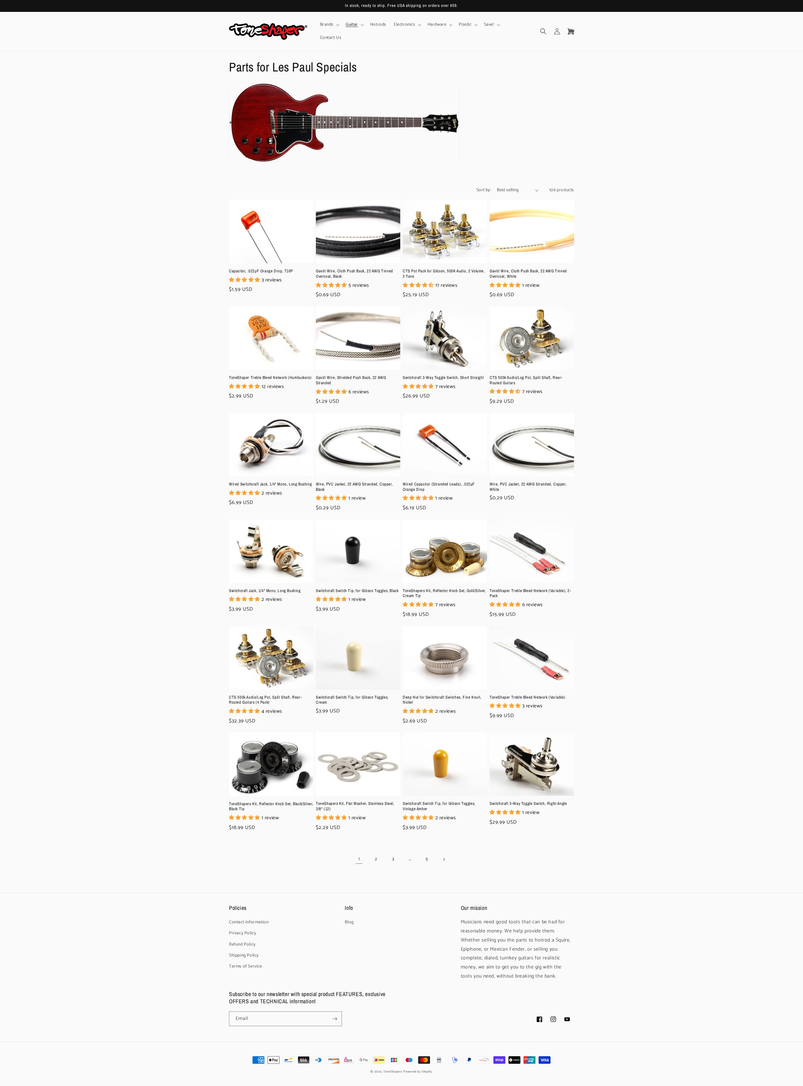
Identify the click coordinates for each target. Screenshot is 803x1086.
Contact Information (249, 922)
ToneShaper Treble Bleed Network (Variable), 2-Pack (530, 593)
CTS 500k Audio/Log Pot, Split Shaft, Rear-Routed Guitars (526, 380)
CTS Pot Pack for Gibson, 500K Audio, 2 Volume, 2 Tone (444, 274)
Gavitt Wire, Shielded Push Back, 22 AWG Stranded (351, 380)
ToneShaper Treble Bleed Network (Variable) (527, 697)
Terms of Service (245, 966)
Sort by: (483, 190)
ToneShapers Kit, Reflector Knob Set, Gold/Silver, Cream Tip (444, 593)
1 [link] (359, 859)
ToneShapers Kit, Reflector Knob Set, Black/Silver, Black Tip (271, 806)
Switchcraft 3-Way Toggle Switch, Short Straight (443, 377)
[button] (329, 24)
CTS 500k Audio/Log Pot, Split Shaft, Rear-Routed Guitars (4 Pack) (265, 700)
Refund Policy (242, 944)
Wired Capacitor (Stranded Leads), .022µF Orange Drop (439, 487)
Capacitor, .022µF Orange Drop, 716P (261, 271)
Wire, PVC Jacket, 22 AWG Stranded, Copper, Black (354, 487)
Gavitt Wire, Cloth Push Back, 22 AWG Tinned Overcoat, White (528, 274)
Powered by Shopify (418, 1071)
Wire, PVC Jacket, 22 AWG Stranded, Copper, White (528, 487)
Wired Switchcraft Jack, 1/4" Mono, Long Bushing (270, 484)
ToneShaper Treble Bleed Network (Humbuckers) (270, 377)
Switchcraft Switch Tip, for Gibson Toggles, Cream (352, 700)
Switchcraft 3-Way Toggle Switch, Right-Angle (528, 803)
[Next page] (444, 859)
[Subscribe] (335, 1018)
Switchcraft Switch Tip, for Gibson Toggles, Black (357, 590)
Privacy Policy (242, 933)
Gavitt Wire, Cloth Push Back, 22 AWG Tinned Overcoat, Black (354, 274)
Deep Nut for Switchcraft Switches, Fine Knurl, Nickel (442, 700)
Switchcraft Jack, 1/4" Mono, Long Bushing (265, 590)
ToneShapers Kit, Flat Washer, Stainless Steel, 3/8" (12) (355, 806)
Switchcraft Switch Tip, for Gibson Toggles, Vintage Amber (439, 806)
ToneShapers (392, 1071)
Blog (349, 922)
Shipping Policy (244, 955)
